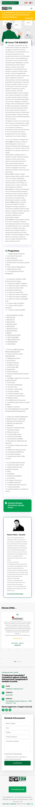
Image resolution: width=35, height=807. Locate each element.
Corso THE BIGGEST (18, 42)
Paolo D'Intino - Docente (16, 535)
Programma (13, 251)
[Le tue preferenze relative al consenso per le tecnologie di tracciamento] (32, 804)
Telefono (9, 692)
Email (8, 686)
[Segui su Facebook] (3, 710)
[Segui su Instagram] (6, 710)
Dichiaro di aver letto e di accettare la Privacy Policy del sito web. (15, 758)
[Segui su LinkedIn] (10, 710)
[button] (13, 661)
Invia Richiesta (17, 763)
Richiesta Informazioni (9, 3)
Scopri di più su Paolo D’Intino (15, 594)
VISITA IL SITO (29, 18)
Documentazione (16, 789)
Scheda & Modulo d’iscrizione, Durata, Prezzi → (16, 505)
